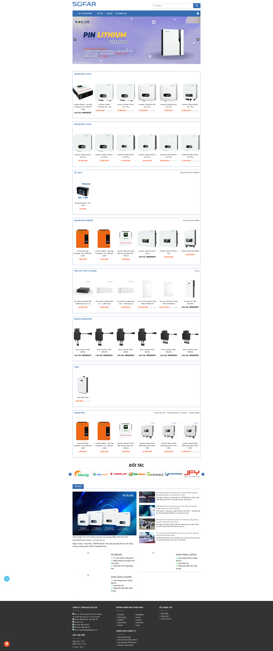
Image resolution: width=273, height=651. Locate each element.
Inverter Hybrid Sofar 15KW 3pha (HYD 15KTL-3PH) (168, 445)
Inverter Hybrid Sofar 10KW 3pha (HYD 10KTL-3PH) (190, 445)
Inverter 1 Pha (82, 74)
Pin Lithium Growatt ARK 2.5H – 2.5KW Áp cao (125, 302)
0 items (192, 13)
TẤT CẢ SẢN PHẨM (85, 13)
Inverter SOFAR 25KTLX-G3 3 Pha (147, 156)
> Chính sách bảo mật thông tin (126, 642)
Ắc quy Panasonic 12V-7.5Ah (83, 204)
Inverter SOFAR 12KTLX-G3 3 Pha (82, 156)
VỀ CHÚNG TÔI (120, 13)
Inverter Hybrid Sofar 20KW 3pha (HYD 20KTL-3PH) (147, 445)
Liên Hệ (109, 13)
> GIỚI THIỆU (163, 614)
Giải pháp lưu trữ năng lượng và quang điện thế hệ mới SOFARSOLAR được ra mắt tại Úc (100, 539)
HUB (76, 367)
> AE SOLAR (120, 615)
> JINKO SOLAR (121, 617)
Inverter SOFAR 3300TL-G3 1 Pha (190, 105)
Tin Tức (100, 13)
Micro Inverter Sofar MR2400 (168, 351)
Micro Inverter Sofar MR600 (147, 351)
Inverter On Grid (159, 413)
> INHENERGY (139, 615)
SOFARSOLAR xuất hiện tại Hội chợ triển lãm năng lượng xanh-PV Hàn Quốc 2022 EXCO (177, 521)
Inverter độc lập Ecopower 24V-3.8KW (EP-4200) (83, 253)
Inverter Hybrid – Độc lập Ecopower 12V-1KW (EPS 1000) (83, 106)
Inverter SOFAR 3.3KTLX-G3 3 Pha (104, 156)
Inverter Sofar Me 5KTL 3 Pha (169, 252)
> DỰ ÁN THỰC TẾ (165, 619)
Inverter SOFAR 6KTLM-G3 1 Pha (147, 105)
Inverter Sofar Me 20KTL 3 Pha (147, 252)
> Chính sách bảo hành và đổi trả (126, 640)
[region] (136, 40)
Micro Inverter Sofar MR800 (126, 351)
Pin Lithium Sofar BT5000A (190, 302)
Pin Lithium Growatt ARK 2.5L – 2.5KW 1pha (104, 302)
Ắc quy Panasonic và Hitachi (189, 172)
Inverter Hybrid (83, 220)
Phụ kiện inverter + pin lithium (177, 413)
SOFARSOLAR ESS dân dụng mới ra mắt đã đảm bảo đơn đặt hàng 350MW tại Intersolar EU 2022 (177, 494)
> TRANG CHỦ (164, 616)
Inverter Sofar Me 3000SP (190, 251)
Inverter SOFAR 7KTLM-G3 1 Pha (125, 105)
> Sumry (137, 625)
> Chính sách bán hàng (123, 637)
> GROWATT (120, 620)
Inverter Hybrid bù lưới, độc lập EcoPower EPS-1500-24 (125, 253)
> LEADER (119, 625)
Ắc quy (78, 172)
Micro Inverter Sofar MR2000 (190, 351)
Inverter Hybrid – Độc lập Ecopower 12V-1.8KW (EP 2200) (104, 253)
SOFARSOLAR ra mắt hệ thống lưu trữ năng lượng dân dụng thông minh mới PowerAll (176, 507)
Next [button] (197, 39)
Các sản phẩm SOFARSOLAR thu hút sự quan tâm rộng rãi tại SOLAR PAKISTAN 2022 (177, 534)
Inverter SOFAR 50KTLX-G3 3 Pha (125, 156)
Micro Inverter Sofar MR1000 (104, 351)
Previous (70, 474)
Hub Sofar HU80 (83, 397)
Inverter (79, 413)
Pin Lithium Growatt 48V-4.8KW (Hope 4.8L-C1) (83, 302)
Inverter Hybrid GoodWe (191, 220)
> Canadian (138, 620)
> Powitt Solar (139, 623)
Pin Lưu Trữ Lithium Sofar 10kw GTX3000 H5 (169, 302)
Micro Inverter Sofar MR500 (83, 351)
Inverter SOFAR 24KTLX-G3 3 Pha (168, 156)
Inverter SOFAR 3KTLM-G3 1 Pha (168, 105)
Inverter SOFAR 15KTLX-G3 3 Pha (190, 156)
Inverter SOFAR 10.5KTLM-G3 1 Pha (104, 105)
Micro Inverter (83, 319)
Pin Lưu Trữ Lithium (85, 271)
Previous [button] (75, 39)
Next (203, 474)
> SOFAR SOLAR (121, 623)
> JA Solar (137, 617)
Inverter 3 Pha (82, 124)
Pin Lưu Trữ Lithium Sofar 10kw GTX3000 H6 (147, 302)
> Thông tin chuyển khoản (124, 645)
